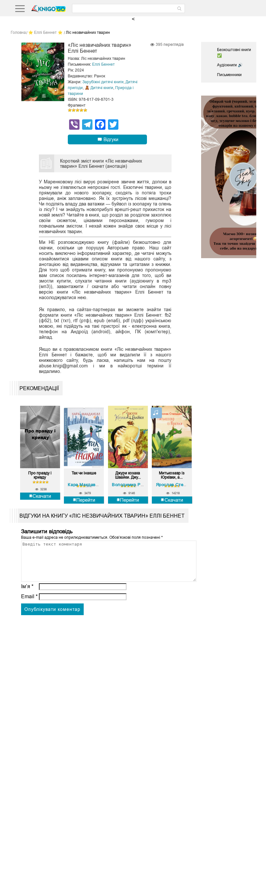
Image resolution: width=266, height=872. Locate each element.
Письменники (229, 75)
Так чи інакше (84, 473)
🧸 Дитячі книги (99, 88)
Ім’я (27, 586)
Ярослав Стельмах (176, 484)
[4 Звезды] (81, 110)
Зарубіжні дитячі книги (103, 82)
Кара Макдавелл (85, 484)
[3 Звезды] (77, 110)
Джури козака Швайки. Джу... (128, 475)
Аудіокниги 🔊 (230, 65)
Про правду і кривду (40, 475)
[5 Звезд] (85, 110)
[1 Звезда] (70, 110)
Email (29, 596)
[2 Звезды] (74, 110)
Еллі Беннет (103, 64)
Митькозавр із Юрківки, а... (172, 475)
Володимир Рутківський (137, 484)
